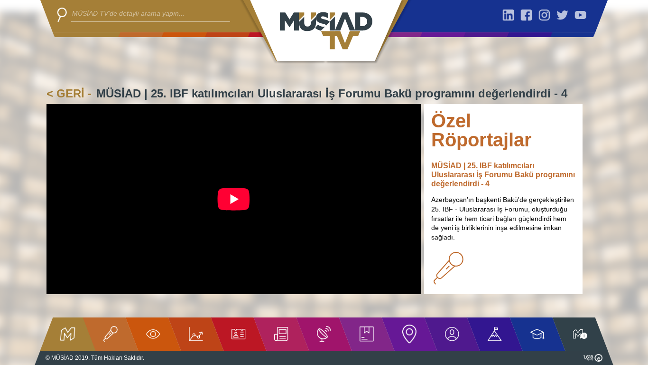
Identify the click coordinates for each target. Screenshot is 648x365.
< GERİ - (69, 93)
